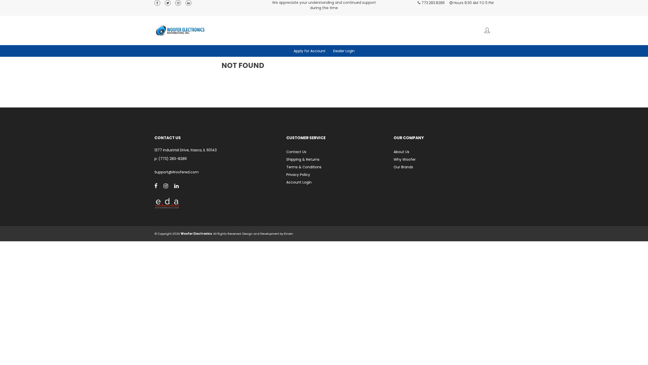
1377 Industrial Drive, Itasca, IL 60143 (185, 150)
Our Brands (403, 167)
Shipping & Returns (302, 159)
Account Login (299, 182)
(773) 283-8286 (172, 158)
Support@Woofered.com (176, 172)
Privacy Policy (298, 174)
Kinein (288, 234)
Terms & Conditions (303, 167)
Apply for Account (310, 50)
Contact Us (296, 151)
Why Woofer (405, 159)
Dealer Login (344, 50)
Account (487, 30)
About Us (401, 151)
